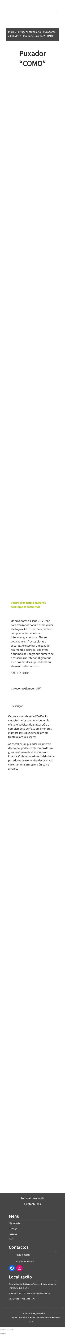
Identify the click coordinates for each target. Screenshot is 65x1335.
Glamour (26, 36)
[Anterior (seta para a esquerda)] (1, 1333)
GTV (38, 689)
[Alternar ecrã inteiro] (4, 1329)
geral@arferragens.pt (25, 1261)
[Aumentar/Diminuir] (1, 1329)
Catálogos (13, 1228)
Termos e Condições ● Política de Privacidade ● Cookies (36, 1317)
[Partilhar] (8, 1329)
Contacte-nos (32, 1204)
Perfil (11, 1239)
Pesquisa (13, 1234)
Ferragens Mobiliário (29, 32)
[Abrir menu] (57, 11)
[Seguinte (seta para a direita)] (4, 1333)
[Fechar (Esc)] (11, 1329)
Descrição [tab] (17, 706)
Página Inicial (14, 1223)
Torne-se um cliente (32, 1198)
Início (11, 32)
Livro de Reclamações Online (32, 1313)
